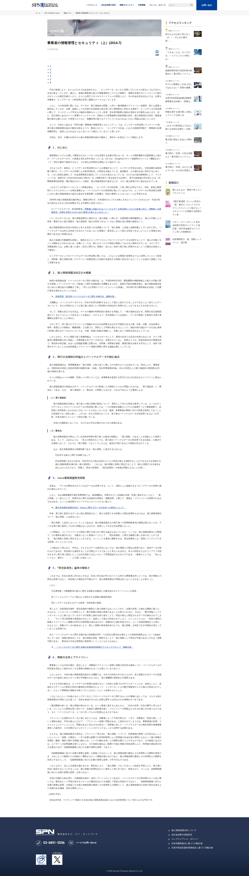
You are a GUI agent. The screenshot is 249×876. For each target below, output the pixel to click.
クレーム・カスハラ (157, 5)
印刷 (157, 55)
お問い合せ (207, 5)
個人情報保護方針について (183, 830)
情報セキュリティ (127, 5)
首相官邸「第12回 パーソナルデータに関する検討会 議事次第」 (84, 296)
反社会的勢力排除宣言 (181, 835)
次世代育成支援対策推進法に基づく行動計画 (192, 848)
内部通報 (141, 5)
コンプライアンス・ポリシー (184, 839)
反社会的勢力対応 (108, 5)
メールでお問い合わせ (86, 842)
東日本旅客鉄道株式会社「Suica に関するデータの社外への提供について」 (89, 507)
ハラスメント (92, 5)
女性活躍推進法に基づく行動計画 (187, 843)
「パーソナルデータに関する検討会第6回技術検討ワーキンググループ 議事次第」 (93, 647)
